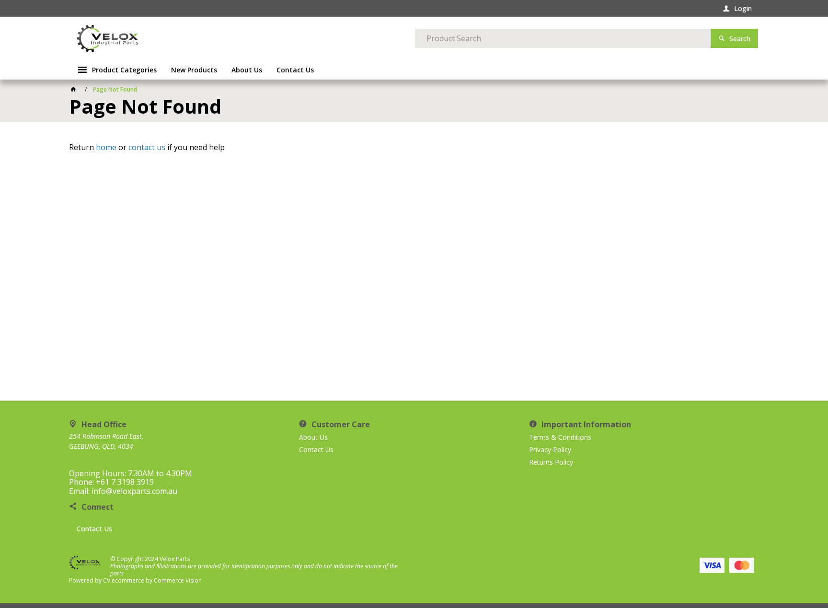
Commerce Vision (178, 580)
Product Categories (124, 69)
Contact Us (94, 528)
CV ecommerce (123, 580)
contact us (146, 147)
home (106, 147)
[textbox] (563, 38)
